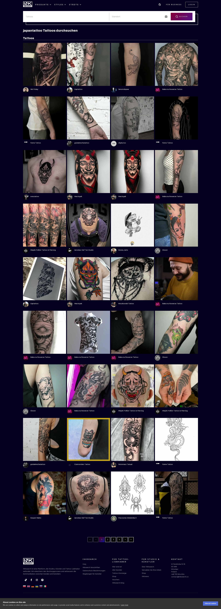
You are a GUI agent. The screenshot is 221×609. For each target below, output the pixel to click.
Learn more (124, 605)
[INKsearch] (27, 4)
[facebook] (31, 580)
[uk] (36, 586)
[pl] (24, 586)
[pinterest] (42, 580)
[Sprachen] (159, 4)
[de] (32, 586)
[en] (28, 586)
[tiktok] (26, 580)
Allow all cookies (210, 603)
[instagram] (37, 580)
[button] (159, 4)
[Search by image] (166, 16)
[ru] (41, 586)
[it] (45, 586)
